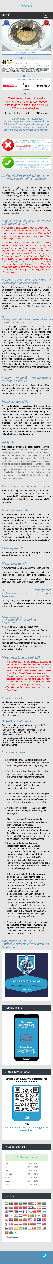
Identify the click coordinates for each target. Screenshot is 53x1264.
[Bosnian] (7, 1207)
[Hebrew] (11, 1216)
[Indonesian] (25, 1216)
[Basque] (34, 1203)
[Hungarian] (7, 1203)
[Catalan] (16, 1207)
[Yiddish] (16, 1232)
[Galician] (30, 1212)
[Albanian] (16, 1203)
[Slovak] (44, 1224)
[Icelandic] (20, 1216)
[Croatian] (30, 1207)
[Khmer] (44, 1216)
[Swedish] (25, 1228)
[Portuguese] (25, 1224)
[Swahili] (20, 1228)
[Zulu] (20, 1232)
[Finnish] (20, 1212)
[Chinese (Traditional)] (25, 1207)
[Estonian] (11, 1212)
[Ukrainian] (39, 1228)
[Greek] (44, 1212)
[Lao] (11, 1220)
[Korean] (7, 1220)
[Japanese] (39, 1216)
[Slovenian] (7, 1228)
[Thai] (30, 1228)
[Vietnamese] (7, 1232)
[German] (39, 1212)
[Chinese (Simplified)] (20, 1207)
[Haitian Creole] (7, 1216)
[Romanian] (30, 1224)
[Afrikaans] (11, 1203)
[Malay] (30, 1220)
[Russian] (34, 1224)
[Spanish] (16, 1228)
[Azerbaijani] (30, 1203)
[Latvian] (16, 1220)
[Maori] (39, 1220)
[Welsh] (11, 1232)
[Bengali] (44, 1203)
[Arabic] (20, 1203)
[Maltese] (34, 1220)
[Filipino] (16, 1212)
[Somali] (11, 1228)
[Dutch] (44, 1207)
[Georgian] (34, 1212)
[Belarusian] (39, 1203)
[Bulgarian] (11, 1207)
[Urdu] (44, 1228)
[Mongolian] (44, 1220)
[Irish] (30, 1216)
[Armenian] (25, 1203)
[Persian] (16, 1224)
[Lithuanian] (20, 1220)
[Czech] (34, 1207)
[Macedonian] (25, 1220)
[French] (25, 1212)
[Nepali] (7, 1224)
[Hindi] (16, 1216)
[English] (7, 1212)
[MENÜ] (45, 15)
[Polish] (20, 1224)
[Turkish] (34, 1228)
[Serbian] (39, 1224)
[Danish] (39, 1207)
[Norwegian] (11, 1224)
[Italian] (34, 1216)
